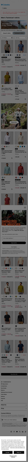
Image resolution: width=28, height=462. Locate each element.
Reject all (19, 452)
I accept (7, 452)
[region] (13, 448)
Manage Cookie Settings (13, 456)
